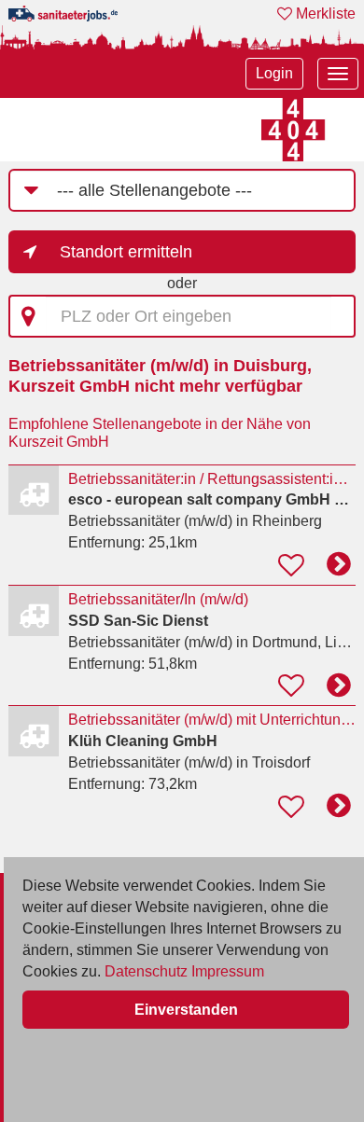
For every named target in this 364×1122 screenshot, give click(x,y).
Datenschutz (146, 971)
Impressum (227, 971)
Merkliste (324, 13)
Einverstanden (186, 1010)
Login (274, 73)
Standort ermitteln (126, 251)
